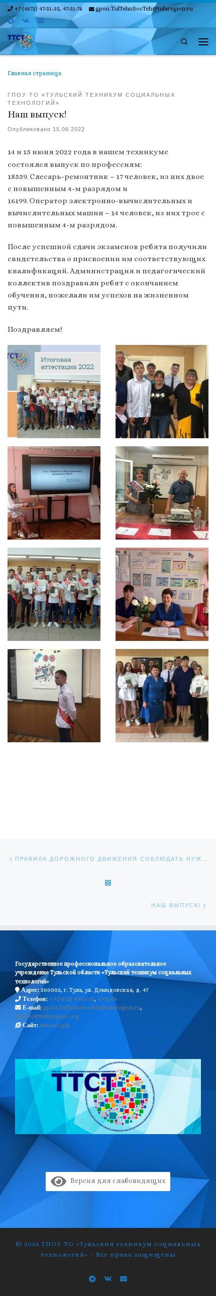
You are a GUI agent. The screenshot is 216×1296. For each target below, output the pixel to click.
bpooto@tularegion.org (47, 1016)
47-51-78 (107, 999)
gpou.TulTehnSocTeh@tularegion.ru (92, 1007)
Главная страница (34, 73)
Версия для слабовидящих (116, 1180)
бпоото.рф (55, 1025)
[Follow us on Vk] (26, 21)
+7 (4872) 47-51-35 (71, 999)
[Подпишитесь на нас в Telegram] (11, 21)
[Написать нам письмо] (41, 21)
